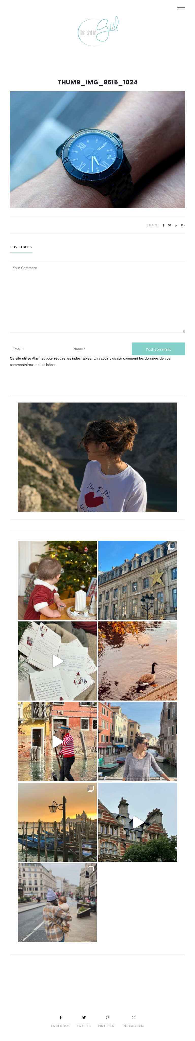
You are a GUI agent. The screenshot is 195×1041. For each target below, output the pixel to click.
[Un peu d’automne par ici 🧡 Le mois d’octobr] (137, 661)
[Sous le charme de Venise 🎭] (57, 741)
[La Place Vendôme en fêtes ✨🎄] (137, 580)
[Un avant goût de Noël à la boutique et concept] (57, 661)
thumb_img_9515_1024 (97, 82)
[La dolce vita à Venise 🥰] (137, 741)
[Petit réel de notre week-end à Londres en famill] (137, 822)
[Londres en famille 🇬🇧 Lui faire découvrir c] (57, 902)
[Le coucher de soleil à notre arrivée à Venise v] (57, 822)
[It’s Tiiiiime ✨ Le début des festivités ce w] (57, 580)
